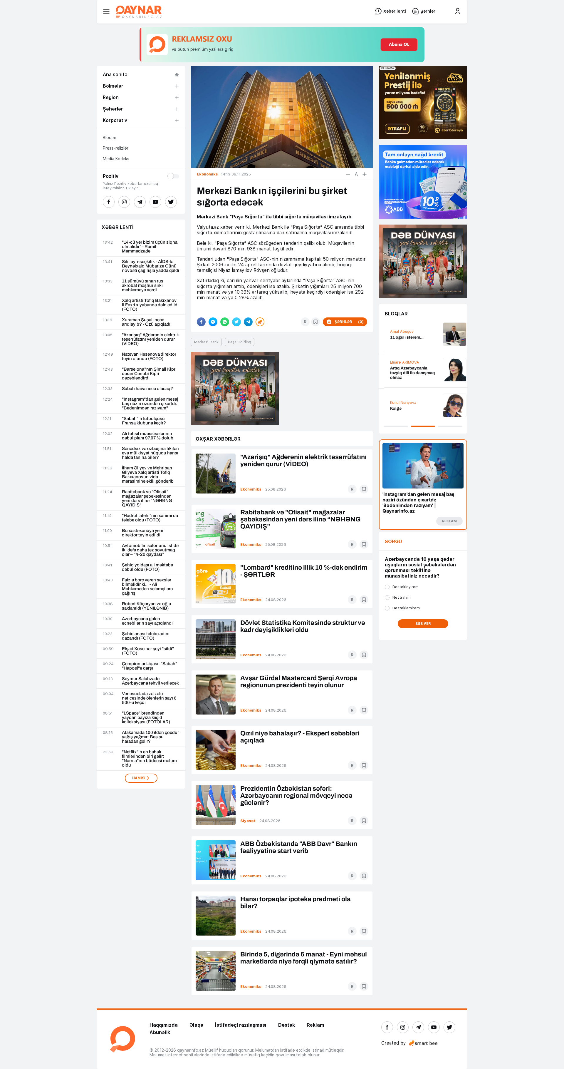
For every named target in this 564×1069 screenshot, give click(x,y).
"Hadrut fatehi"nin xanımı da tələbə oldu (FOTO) (150, 517)
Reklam (315, 1025)
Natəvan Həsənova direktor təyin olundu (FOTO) (149, 356)
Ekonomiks (250, 489)
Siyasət (248, 821)
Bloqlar (109, 137)
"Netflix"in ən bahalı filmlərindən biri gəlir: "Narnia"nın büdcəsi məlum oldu (149, 758)
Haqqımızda (164, 1025)
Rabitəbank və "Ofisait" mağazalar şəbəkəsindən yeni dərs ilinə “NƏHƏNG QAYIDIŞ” (147, 498)
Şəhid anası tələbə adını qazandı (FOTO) (145, 636)
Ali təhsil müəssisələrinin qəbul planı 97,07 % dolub (147, 435)
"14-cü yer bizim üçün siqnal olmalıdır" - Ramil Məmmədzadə (150, 246)
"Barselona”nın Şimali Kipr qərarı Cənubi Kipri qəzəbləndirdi (148, 373)
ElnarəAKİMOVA (399, 362)
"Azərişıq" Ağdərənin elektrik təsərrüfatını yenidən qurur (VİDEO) (150, 339)
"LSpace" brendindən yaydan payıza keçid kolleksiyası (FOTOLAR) (146, 717)
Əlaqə (196, 1025)
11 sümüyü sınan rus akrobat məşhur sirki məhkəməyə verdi (142, 285)
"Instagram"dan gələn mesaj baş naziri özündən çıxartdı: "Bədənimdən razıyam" (150, 403)
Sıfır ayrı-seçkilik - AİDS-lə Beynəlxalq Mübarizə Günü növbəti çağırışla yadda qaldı (150, 266)
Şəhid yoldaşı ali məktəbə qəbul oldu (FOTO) (147, 567)
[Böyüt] (364, 174)
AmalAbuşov (396, 331)
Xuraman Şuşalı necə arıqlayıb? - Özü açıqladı (146, 322)
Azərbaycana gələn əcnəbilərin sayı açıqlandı (147, 621)
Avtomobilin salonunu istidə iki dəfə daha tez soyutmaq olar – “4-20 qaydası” (150, 550)
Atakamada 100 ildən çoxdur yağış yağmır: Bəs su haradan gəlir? (150, 737)
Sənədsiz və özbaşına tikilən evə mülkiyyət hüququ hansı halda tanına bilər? (150, 453)
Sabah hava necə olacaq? (147, 389)
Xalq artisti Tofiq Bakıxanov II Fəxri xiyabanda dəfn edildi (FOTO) (150, 305)
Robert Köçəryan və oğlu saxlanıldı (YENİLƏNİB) (146, 606)
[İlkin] (356, 174)
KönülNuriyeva (398, 402)
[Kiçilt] (348, 174)
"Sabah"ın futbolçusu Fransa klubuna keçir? (144, 420)
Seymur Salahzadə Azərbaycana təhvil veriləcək (150, 681)
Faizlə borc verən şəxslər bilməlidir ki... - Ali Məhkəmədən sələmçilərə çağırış (147, 586)
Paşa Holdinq (239, 342)
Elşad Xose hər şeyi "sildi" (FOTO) (148, 651)
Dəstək (286, 1025)
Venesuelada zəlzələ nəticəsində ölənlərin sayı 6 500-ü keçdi (149, 698)
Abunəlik (160, 1032)
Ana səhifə (115, 74)
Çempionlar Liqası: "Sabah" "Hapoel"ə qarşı (149, 666)
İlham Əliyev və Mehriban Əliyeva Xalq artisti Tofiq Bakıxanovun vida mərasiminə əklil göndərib (148, 475)
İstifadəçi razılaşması (240, 1025)
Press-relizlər (115, 148)
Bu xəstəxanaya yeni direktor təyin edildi (142, 532)
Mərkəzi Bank (206, 342)
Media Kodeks (116, 158)
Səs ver (423, 624)
